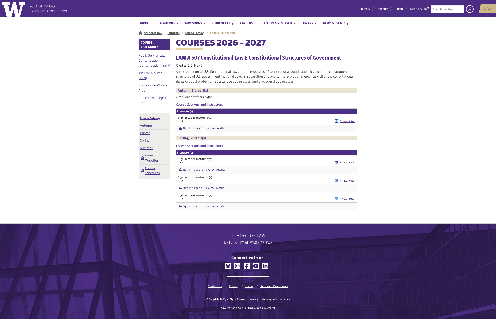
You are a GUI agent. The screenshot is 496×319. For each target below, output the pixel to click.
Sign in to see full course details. (204, 128)
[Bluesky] (228, 266)
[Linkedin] (265, 266)
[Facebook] (247, 266)
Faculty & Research (277, 23)
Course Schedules (152, 170)
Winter (145, 133)
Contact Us (215, 286)
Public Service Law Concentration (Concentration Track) (154, 60)
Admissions (193, 23)
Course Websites (151, 158)
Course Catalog (195, 33)
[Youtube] (256, 266)
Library (307, 23)
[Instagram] (237, 266)
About (145, 23)
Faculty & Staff (419, 9)
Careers (246, 23)
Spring (145, 140)
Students (382, 9)
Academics (167, 23)
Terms (249, 286)
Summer (146, 148)
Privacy (233, 286)
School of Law (153, 33)
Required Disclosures (274, 286)
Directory (364, 9)
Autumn (146, 125)
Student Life (221, 23)
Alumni (399, 9)
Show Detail (347, 121)
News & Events (334, 23)
